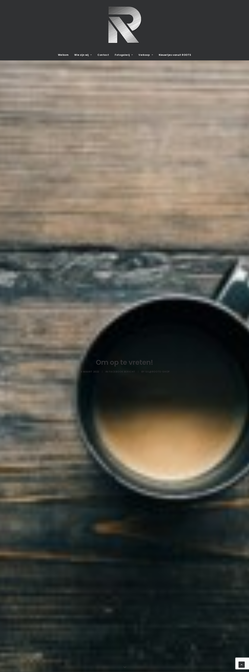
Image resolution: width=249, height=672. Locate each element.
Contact (103, 55)
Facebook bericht (122, 371)
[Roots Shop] (124, 24)
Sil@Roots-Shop (157, 371)
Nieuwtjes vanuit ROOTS (175, 55)
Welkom (63, 55)
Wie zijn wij (81, 55)
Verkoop (144, 55)
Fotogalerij (122, 55)
